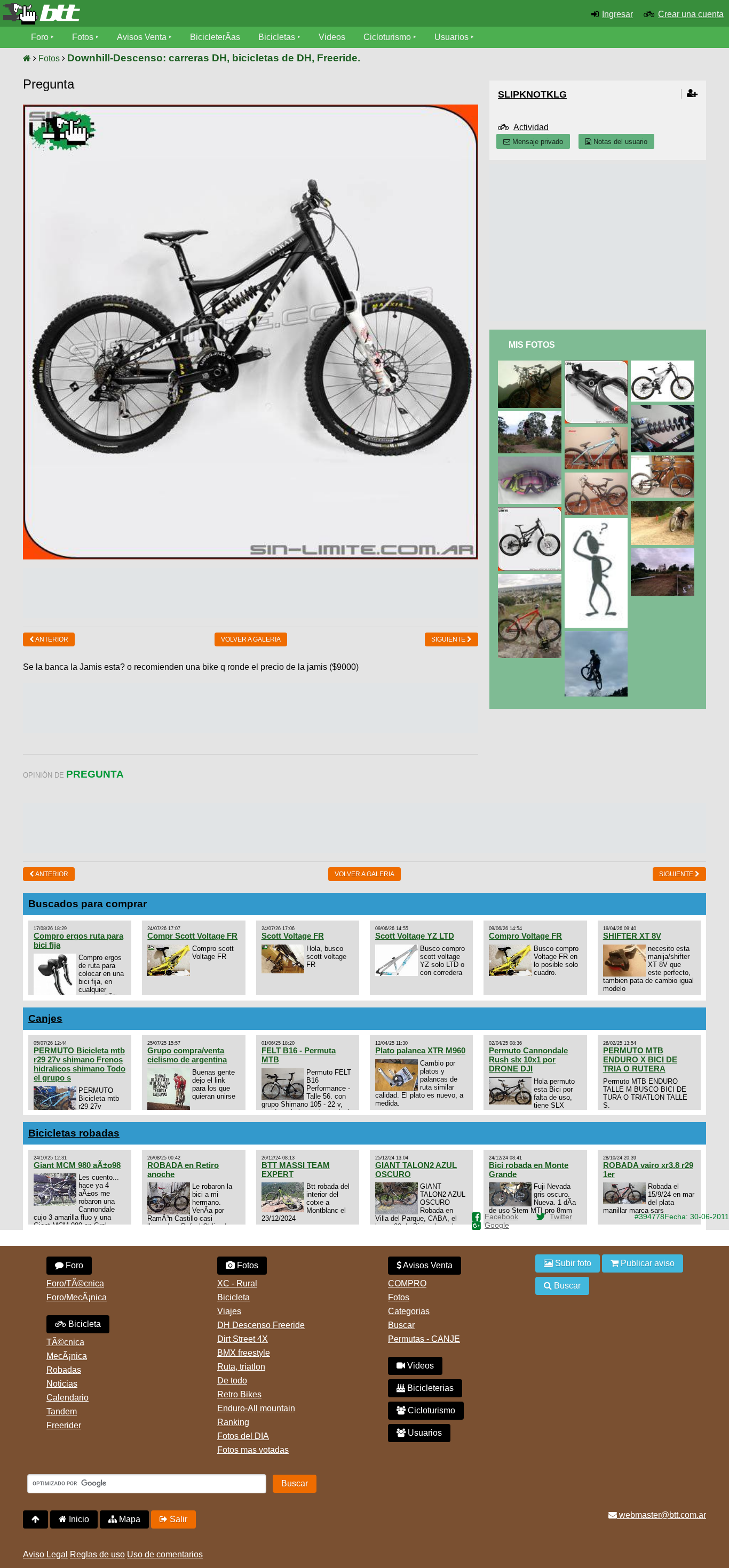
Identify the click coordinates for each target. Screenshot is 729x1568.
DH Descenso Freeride (261, 1325)
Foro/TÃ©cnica (75, 1283)
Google (497, 1225)
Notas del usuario (619, 142)
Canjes (45, 1018)
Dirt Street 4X (242, 1338)
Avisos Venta (142, 37)
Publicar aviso (647, 1263)
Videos (332, 37)
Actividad (531, 127)
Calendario (67, 1397)
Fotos (82, 37)
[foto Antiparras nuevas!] (531, 461)
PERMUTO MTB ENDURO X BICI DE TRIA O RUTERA (640, 1059)
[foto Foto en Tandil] (598, 635)
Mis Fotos (532, 344)
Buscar (401, 1325)
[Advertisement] (251, 592)
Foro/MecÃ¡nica (76, 1297)
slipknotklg (532, 94)
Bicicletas (277, 37)
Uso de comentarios (165, 1554)
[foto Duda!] (598, 365)
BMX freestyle (243, 1352)
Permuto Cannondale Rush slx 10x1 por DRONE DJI (528, 1059)
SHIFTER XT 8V (632, 935)
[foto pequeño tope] (664, 505)
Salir (177, 1519)
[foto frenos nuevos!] (598, 477)
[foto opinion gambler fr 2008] (664, 365)
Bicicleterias (429, 1388)
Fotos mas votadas (253, 1449)
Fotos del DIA (243, 1436)
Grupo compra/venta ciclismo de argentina (187, 1055)
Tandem (61, 1411)
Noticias (61, 1383)
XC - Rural (237, 1283)
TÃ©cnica (65, 1342)
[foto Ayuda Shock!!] (664, 409)
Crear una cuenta (691, 14)
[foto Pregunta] (531, 511)
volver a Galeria (251, 639)
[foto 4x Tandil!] (531, 415)
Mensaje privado (536, 142)
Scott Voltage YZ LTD (414, 935)
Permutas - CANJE (424, 1338)
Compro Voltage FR (525, 935)
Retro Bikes (239, 1394)
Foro (40, 37)
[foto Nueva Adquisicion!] (531, 365)
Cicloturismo (387, 37)
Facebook (501, 1216)
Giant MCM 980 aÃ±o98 (77, 1165)
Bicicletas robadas (74, 1133)
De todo (232, 1380)
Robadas (63, 1369)
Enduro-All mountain (256, 1408)
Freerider (63, 1425)
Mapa (128, 1519)
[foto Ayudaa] (598, 522)
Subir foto (572, 1263)
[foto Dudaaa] (531, 578)
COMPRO (407, 1283)
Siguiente (449, 639)
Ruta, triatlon (241, 1366)
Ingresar (617, 14)
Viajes (229, 1311)
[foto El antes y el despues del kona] (598, 431)
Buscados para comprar (87, 903)
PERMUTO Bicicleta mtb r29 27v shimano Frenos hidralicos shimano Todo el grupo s (79, 1064)
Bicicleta (83, 1324)
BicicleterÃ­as (215, 37)
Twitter (561, 1216)
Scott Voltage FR (293, 935)
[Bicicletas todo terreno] (121, 14)
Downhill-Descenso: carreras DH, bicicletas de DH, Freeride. (213, 57)
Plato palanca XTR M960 (420, 1050)
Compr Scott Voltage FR (192, 935)
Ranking (233, 1422)
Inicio (78, 1519)
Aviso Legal (45, 1554)
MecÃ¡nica (66, 1356)
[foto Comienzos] (664, 552)
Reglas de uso (97, 1554)
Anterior (51, 639)
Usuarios (451, 37)
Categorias (409, 1311)
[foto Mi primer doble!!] (664, 460)
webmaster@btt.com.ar (661, 1514)
